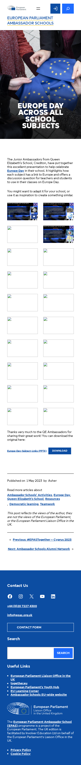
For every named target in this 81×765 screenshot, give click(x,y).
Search (63, 653)
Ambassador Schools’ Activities (29, 495)
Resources (52, 499)
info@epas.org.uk (19, 615)
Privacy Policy (21, 750)
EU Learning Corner (25, 691)
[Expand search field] (68, 9)
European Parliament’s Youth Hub (35, 687)
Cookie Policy (21, 754)
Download (59, 451)
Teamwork (47, 504)
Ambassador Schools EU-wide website (39, 695)
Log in (55, 9)
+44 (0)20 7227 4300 (22, 606)
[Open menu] (38, 8)
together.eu (19, 683)
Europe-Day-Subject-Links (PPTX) (27, 451)
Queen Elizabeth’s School (25, 499)
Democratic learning (23, 504)
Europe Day (15, 171)
